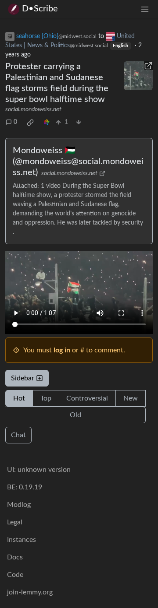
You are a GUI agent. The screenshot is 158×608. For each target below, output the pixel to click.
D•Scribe (40, 8)
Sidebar (22, 378)
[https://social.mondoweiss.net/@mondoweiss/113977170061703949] (138, 75)
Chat (18, 435)
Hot (19, 398)
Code (15, 574)
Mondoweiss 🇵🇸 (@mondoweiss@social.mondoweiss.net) (78, 161)
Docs (15, 557)
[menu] (145, 9)
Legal (14, 522)
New (130, 398)
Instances (21, 539)
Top (45, 398)
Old (75, 414)
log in (62, 350)
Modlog (19, 504)
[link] (30, 122)
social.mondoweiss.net (33, 109)
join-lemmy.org (30, 592)
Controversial (87, 398)
